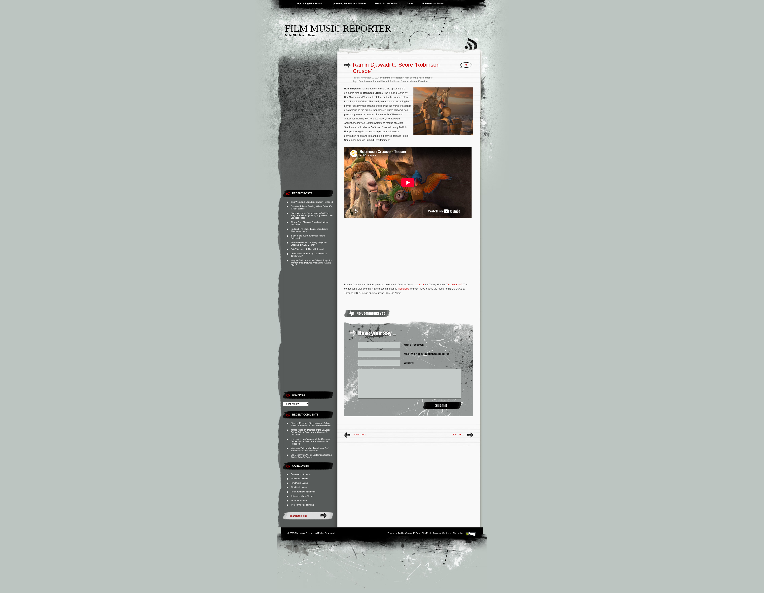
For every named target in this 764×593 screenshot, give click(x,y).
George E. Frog (412, 533)
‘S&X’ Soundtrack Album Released (307, 249)
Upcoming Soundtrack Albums (349, 3)
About (410, 3)
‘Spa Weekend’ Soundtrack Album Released (312, 202)
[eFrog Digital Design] (471, 536)
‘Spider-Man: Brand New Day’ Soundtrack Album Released (310, 449)
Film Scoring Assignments (303, 491)
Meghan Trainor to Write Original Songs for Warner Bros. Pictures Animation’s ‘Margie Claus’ (311, 262)
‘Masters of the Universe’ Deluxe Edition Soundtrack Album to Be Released (310, 424)
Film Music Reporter (338, 28)
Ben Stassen (365, 81)
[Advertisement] (310, 128)
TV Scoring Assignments (302, 505)
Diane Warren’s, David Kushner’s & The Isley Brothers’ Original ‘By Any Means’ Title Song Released (311, 215)
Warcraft (419, 284)
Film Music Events (299, 483)
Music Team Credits (386, 3)
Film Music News (299, 487)
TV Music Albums (299, 500)
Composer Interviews (301, 474)
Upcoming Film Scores (310, 3)
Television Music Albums (302, 496)
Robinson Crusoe (399, 81)
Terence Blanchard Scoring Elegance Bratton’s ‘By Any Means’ (308, 243)
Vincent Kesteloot (419, 81)
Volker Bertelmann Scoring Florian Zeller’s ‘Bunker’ (311, 456)
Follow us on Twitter (433, 3)
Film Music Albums (300, 478)
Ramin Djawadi (381, 81)
